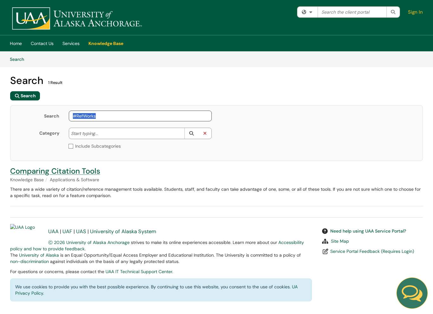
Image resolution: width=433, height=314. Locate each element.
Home (16, 43)
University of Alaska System (123, 231)
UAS (81, 231)
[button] (191, 133)
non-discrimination (29, 261)
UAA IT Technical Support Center (139, 271)
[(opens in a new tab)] (76, 19)
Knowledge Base (105, 43)
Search (19, 59)
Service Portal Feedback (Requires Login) (372, 251)
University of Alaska (39, 255)
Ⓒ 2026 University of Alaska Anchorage (89, 242)
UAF (67, 231)
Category (49, 133)
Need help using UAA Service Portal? (368, 231)
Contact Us (42, 43)
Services (71, 43)
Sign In (415, 12)
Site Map (340, 241)
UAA (53, 231)
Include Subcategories (98, 146)
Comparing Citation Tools (55, 171)
